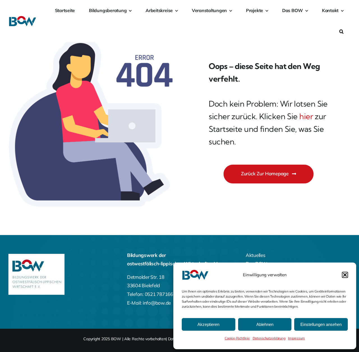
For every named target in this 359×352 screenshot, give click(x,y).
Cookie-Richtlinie (237, 338)
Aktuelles (255, 255)
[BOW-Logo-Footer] (36, 256)
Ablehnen (264, 324)
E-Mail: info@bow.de (149, 303)
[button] (345, 275)
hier (306, 116)
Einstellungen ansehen (321, 324)
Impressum (296, 338)
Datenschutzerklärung (269, 338)
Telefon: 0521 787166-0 (152, 294)
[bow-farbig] (23, 18)
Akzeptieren (208, 324)
